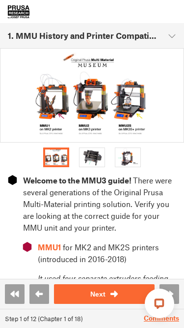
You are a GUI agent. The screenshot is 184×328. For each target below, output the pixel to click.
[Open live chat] (159, 303)
